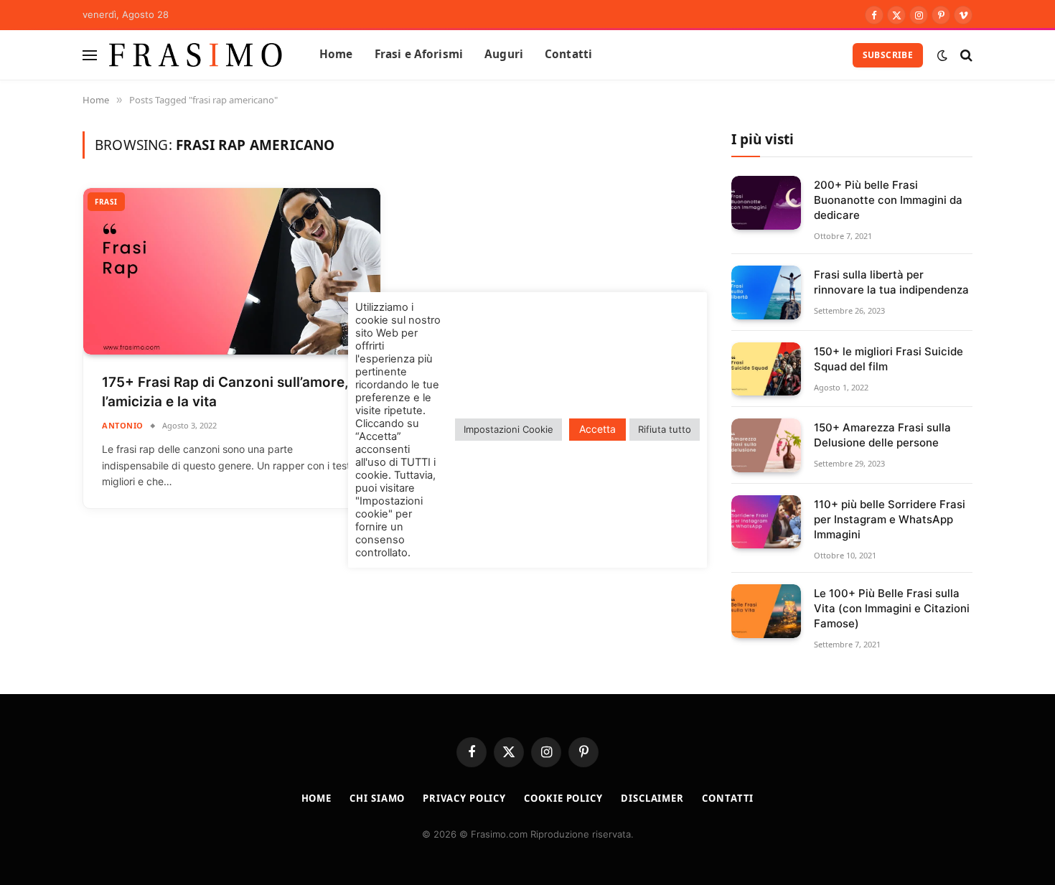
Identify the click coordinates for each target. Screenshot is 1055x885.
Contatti (568, 54)
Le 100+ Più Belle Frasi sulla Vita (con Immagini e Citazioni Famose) (892, 608)
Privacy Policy (464, 798)
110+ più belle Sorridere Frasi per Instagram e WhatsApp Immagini (889, 519)
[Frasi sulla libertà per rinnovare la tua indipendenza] (766, 292)
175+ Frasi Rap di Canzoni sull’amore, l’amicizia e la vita (225, 392)
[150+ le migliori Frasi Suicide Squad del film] (766, 369)
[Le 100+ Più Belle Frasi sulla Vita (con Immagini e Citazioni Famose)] (766, 611)
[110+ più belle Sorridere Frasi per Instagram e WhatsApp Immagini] (766, 522)
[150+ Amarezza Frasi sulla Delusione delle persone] (766, 445)
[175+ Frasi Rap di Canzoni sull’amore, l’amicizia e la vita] (231, 271)
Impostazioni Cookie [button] (508, 429)
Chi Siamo (377, 798)
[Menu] (90, 55)
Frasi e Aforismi (419, 54)
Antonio (123, 425)
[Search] (964, 55)
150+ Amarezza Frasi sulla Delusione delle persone (882, 435)
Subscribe (888, 55)
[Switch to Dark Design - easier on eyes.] (942, 55)
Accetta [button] (597, 429)
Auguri (503, 54)
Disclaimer (652, 798)
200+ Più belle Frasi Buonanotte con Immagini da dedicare (888, 200)
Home (336, 54)
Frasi (106, 202)
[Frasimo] (195, 55)
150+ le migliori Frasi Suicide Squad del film (888, 359)
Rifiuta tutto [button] (664, 429)
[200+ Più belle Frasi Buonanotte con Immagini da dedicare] (766, 203)
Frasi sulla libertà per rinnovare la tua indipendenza (891, 282)
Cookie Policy (563, 798)
